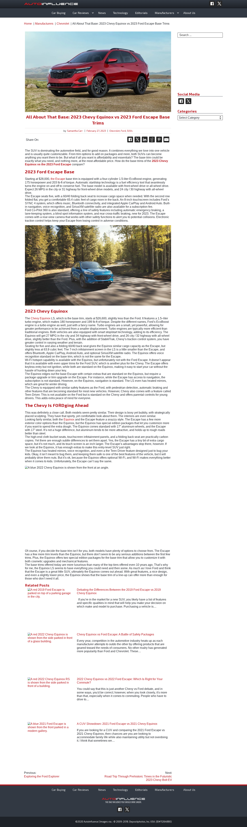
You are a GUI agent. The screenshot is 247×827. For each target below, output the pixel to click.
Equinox (69, 419)
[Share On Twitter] (137, 139)
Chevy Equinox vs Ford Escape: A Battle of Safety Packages (115, 634)
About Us (189, 12)
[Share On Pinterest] (159, 139)
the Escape (58, 178)
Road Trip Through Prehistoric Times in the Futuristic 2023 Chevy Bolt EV (138, 776)
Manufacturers (164, 12)
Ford (123, 130)
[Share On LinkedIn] (145, 139)
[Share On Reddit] (152, 139)
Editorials (141, 12)
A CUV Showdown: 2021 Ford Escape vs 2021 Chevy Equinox (117, 723)
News (102, 12)
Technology (120, 12)
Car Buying (58, 12)
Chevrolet (114, 130)
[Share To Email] (166, 139)
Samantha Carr (75, 130)
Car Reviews (81, 12)
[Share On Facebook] (130, 139)
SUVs (130, 130)
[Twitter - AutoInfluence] (219, 4)
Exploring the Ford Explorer (41, 774)
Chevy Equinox (40, 318)
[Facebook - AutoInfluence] (212, 4)
